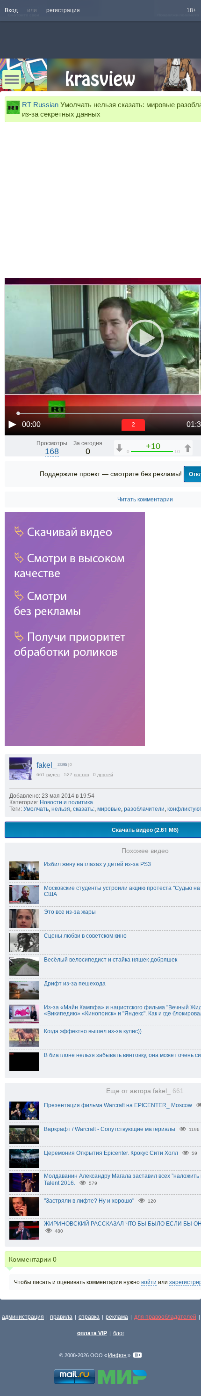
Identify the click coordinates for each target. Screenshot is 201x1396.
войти (149, 1282)
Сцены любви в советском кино (85, 936)
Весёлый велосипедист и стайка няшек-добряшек (110, 959)
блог (118, 1333)
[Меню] (11, 79)
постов (81, 774)
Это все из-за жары (70, 912)
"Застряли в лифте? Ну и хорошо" (89, 1201)
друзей (105, 774)
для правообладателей (165, 1317)
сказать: (83, 809)
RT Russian (40, 105)
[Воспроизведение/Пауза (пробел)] (12, 424)
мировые (109, 809)
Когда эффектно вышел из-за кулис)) (93, 1031)
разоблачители (144, 809)
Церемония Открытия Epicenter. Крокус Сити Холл (111, 1153)
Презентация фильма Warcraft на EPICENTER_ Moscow (118, 1105)
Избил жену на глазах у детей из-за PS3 (97, 864)
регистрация (63, 10)
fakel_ (46, 765)
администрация (23, 1317)
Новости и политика (66, 802)
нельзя (60, 809)
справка (89, 1317)
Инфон (117, 1355)
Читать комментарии (145, 499)
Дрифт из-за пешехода (75, 983)
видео (53, 774)
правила (61, 1317)
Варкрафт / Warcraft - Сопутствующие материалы (109, 1129)
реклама (117, 1317)
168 (52, 451)
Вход (11, 10)
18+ (191, 10)
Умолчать (36, 809)
